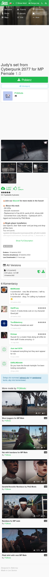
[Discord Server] (15, 95)
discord (16, 200)
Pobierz (26, 79)
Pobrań (8, 189)
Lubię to (20, 189)
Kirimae (14, 334)
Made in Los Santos (9, 570)
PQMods (18, 92)
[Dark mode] (42, 3)
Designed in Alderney (9, 568)
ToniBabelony (16, 322)
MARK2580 (15, 288)
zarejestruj (36, 377)
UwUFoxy (15, 308)
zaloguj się (24, 377)
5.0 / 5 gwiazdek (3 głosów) (10, 195)
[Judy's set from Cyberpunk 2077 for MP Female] (24, 150)
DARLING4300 (17, 362)
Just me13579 (16, 348)
